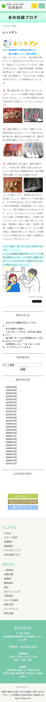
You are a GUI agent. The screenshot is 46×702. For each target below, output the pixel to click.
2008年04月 (11, 454)
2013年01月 (11, 402)
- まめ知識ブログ (11, 555)
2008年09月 (11, 439)
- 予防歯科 (8, 596)
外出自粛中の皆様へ (15, 329)
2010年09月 (11, 417)
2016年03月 (11, 396)
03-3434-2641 (28, 647)
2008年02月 (11, 460)
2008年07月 (11, 445)
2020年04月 (11, 390)
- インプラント (10, 609)
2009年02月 (11, 433)
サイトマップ (21, 687)
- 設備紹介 (8, 542)
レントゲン (10, 32)
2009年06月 (11, 430)
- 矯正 (6, 587)
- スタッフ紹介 (10, 537)
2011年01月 (11, 414)
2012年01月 (11, 408)
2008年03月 (11, 457)
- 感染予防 (8, 604)
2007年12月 (11, 463)
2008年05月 (11, 451)
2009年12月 (11, 424)
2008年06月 (11, 448)
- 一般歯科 (8, 570)
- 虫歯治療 (8, 574)
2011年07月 (11, 411)
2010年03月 (11, 421)
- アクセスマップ (11, 550)
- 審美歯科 (8, 583)
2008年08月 (11, 442)
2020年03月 (11, 393)
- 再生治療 (8, 613)
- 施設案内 (8, 546)
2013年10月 (11, 399)
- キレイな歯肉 (10, 600)
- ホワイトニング (11, 591)
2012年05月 (11, 405)
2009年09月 (11, 427)
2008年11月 (11, 436)
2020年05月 (11, 387)
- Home (7, 533)
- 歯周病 (7, 578)
